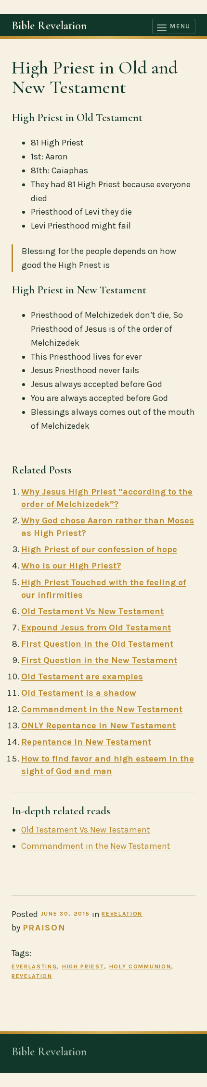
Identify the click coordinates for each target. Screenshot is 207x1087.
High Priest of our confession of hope (99, 549)
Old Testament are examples (82, 676)
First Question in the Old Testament (97, 644)
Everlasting (34, 966)
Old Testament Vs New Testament (92, 611)
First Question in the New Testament (99, 660)
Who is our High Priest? (71, 565)
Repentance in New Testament (86, 742)
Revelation (122, 913)
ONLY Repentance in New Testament (98, 725)
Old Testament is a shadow (78, 693)
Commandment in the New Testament (101, 709)
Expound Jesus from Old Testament (96, 627)
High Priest (83, 966)
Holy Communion (140, 966)
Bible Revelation (49, 26)
